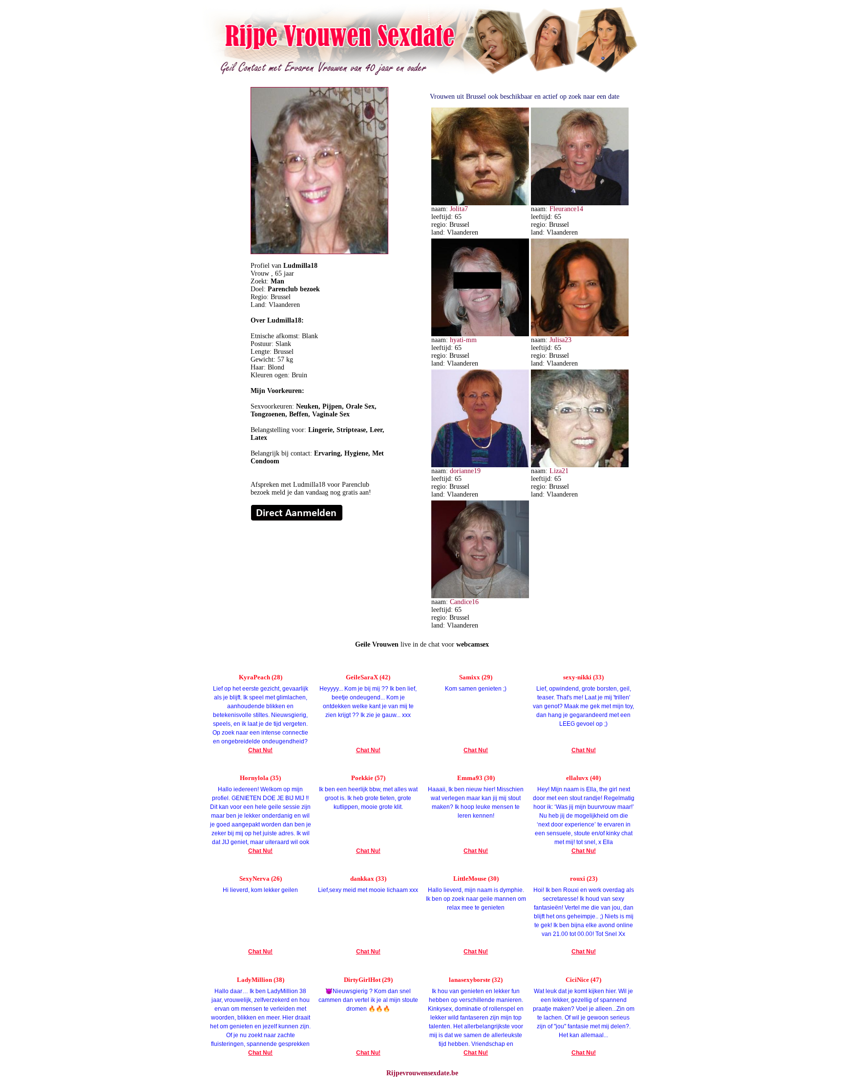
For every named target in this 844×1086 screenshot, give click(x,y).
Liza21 (559, 471)
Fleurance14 (566, 209)
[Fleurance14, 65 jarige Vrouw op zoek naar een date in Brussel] (580, 203)
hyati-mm (463, 340)
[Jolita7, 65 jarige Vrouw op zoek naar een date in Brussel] (480, 203)
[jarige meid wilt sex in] (297, 518)
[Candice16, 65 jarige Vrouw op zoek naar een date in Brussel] (480, 596)
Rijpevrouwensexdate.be (422, 1073)
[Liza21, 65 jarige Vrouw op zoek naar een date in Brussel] (580, 465)
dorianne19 (465, 471)
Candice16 (464, 602)
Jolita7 (459, 209)
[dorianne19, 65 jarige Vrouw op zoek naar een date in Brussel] (480, 465)
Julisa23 (560, 340)
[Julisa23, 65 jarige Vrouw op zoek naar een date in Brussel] (580, 334)
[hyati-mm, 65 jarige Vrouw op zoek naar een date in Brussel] (480, 334)
